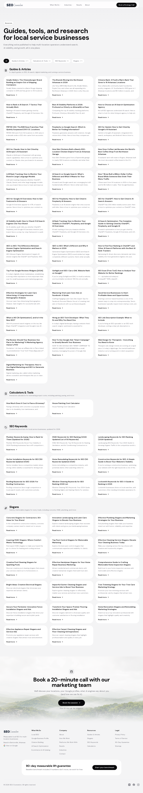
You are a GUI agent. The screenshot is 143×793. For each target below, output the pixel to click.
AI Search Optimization (40, 746)
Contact (62, 754)
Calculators (91, 746)
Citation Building (37, 742)
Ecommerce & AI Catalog (41, 750)
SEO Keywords (62, 61)
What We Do (54, 5)
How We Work (64, 738)
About (87, 5)
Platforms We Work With (68, 742)
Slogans (77, 61)
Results (79, 5)
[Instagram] (138, 785)
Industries (68, 5)
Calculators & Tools (41, 61)
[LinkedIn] (129, 785)
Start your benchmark (104, 767)
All (6, 61)
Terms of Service (121, 738)
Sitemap (118, 746)
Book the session (70, 703)
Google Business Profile (40, 738)
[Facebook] (134, 785)
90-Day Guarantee (122, 742)
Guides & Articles (20, 61)
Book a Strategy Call (126, 5)
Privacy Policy (120, 735)
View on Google (12, 746)
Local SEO (35, 735)
